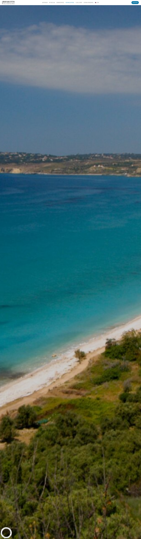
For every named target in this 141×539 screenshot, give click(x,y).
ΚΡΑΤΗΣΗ (135, 2)
